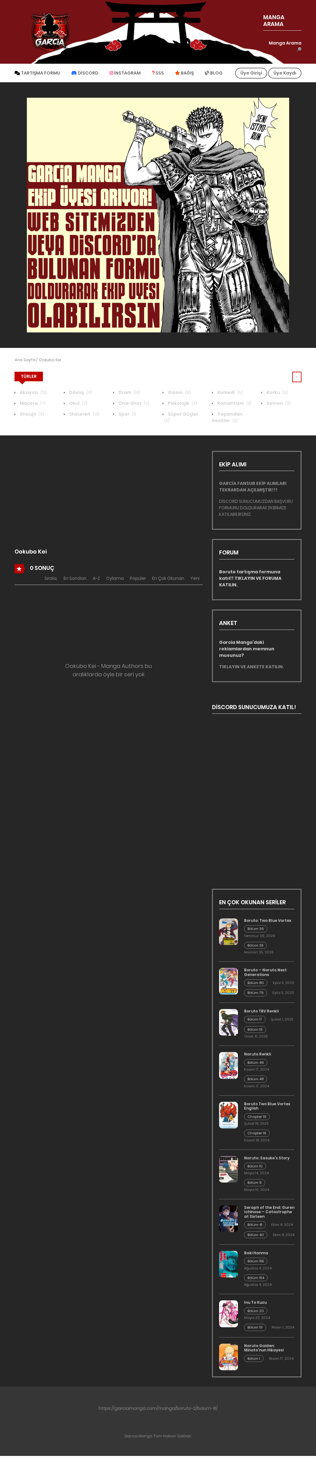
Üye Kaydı (284, 73)
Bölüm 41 (254, 1224)
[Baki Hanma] (228, 1264)
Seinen (278, 403)
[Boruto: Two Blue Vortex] (228, 931)
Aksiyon (33, 392)
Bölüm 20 (255, 1310)
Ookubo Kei (50, 359)
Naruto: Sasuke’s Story (266, 1158)
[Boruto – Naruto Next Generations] (228, 981)
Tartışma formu (40, 73)
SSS (159, 73)
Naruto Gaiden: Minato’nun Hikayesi (264, 1348)
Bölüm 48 (255, 1078)
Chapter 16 (256, 1133)
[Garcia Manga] (50, 31)
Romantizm (234, 403)
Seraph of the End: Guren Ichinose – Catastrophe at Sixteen (269, 1212)
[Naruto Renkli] (228, 1065)
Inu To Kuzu (255, 1302)
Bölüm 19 (255, 1327)
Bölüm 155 (255, 1261)
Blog (215, 73)
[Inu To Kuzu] (228, 1313)
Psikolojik (182, 403)
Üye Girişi (251, 73)
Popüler (138, 578)
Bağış (187, 73)
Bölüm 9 (254, 1182)
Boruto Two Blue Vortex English (267, 1106)
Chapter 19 (256, 1116)
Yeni (195, 578)
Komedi (229, 392)
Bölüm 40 (255, 1234)
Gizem (179, 392)
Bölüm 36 (255, 928)
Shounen (83, 414)
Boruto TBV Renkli (261, 1011)
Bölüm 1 (253, 1358)
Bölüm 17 (254, 1019)
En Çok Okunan (168, 578)
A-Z (96, 578)
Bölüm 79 (255, 992)
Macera (32, 403)
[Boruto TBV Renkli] (228, 1022)
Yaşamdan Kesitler (227, 417)
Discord (87, 73)
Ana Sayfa (25, 359)
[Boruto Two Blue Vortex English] (228, 1115)
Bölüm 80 (255, 982)
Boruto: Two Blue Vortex (267, 920)
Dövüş (80, 392)
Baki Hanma (256, 1253)
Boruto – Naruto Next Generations (265, 972)
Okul (77, 403)
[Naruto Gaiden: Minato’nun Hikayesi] (228, 1357)
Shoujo (31, 414)
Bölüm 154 (255, 1277)
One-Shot (133, 403)
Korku (277, 392)
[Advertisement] (109, 494)
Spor (127, 414)
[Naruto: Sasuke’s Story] (228, 1169)
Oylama (115, 578)
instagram (127, 73)
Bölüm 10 (255, 1166)
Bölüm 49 (255, 1062)
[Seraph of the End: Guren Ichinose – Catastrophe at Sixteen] (228, 1218)
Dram (129, 392)
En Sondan (75, 578)
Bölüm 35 (255, 945)
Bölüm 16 (255, 1029)
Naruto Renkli (257, 1054)
